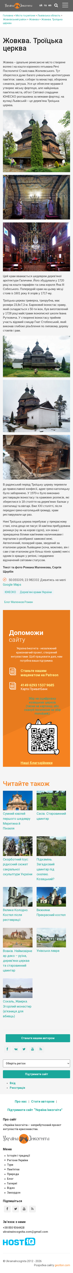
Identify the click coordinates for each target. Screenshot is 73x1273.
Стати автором (42, 1101)
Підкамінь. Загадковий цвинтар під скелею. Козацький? (46, 869)
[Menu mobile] (65, 6)
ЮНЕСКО (10, 592)
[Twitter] (15, 1209)
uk (40, 5)
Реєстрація (17, 1087)
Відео (11, 1187)
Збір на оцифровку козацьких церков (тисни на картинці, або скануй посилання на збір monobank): (42, 706)
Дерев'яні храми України (36, 592)
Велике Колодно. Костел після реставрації (15, 915)
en (49, 5)
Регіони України (17, 1160)
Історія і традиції (18, 1155)
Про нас (21, 1101)
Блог (10, 1178)
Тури (10, 1164)
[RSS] (32, 1209)
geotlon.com (62, 1265)
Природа (13, 1174)
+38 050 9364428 (13, 1227)
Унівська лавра (48, 951)
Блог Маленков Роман (18, 602)
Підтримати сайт (36, 1074)
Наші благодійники (37, 763)
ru (45, 5)
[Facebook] (7, 1209)
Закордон (13, 1192)
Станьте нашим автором (38, 1038)
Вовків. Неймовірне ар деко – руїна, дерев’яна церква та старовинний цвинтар (17, 960)
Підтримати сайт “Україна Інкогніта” (34, 1110)
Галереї (12, 1183)
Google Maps (12, 584)
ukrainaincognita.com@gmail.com (25, 1231)
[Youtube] (24, 1209)
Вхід (13, 1083)
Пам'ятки (13, 1169)
